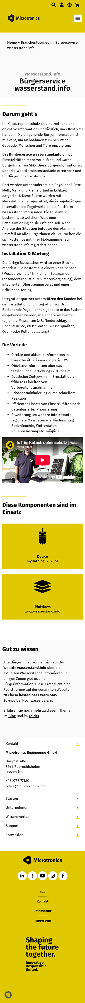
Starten (12, 798)
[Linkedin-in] (22, 875)
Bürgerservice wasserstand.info (35, 154)
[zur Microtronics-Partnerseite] (61, 5)
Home (12, 42)
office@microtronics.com (26, 786)
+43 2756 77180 (17, 781)
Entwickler (14, 835)
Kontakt (12, 743)
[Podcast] (32, 875)
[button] (53, 5)
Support (12, 826)
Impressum (42, 920)
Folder (34, 716)
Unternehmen (17, 807)
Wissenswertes (17, 816)
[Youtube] (42, 875)
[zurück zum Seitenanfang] (58, 978)
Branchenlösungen (36, 42)
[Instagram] (52, 875)
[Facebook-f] (63, 875)
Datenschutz (42, 911)
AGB (43, 892)
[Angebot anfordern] (77, 5)
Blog (12, 716)
